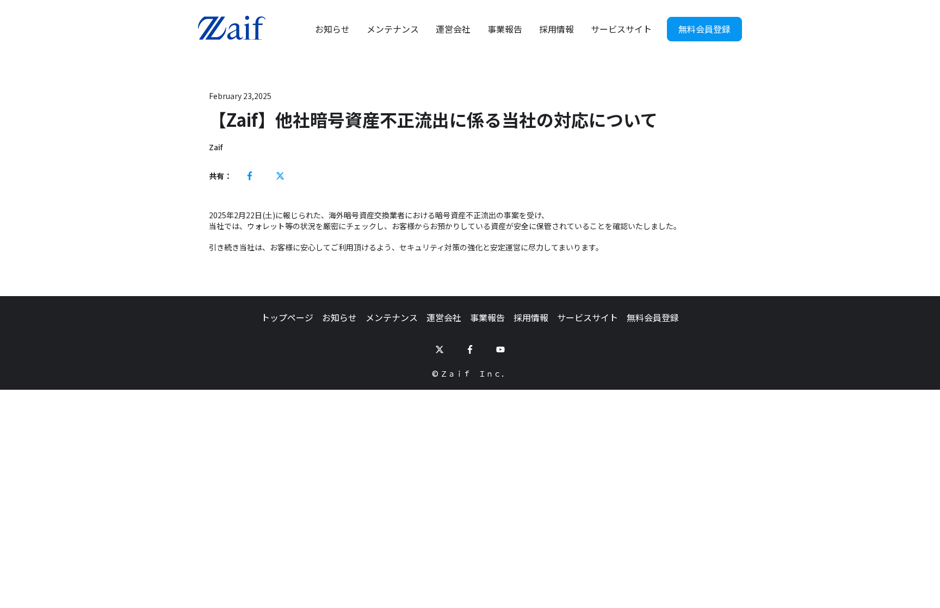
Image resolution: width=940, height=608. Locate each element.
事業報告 (504, 29)
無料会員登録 (704, 28)
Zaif (215, 147)
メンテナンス (393, 29)
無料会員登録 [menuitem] (653, 317)
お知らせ (332, 29)
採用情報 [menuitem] (531, 317)
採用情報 (556, 29)
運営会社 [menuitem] (443, 317)
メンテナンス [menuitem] (392, 317)
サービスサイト (621, 29)
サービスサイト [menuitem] (587, 317)
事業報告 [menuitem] (487, 317)
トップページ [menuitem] (287, 317)
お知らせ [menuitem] (339, 317)
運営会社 (453, 29)
